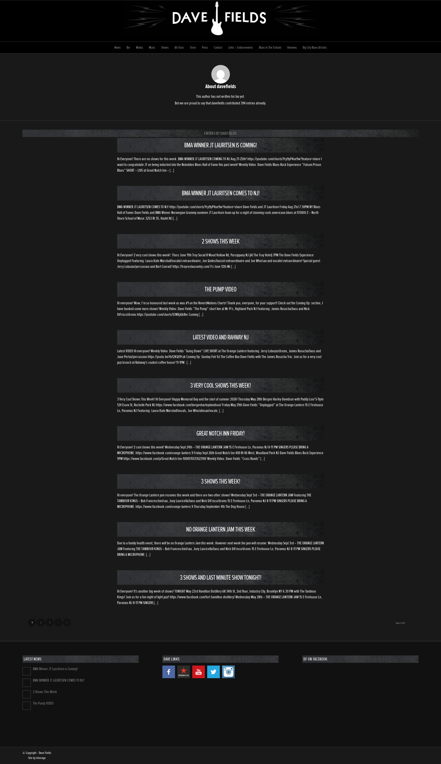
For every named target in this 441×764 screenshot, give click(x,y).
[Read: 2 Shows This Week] (27, 694)
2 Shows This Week (221, 241)
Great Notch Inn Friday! (220, 433)
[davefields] (220, 21)
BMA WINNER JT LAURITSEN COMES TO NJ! (221, 193)
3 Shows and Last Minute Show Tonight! (220, 577)
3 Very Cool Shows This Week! (220, 385)
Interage (41, 758)
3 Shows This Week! (220, 481)
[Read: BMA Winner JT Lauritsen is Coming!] (27, 671)
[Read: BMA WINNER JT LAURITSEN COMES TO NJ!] (27, 683)
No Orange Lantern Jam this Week (220, 529)
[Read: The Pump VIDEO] (27, 706)
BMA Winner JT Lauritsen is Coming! (220, 145)
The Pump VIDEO (220, 289)
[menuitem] (117, 47)
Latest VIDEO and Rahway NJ (221, 337)
